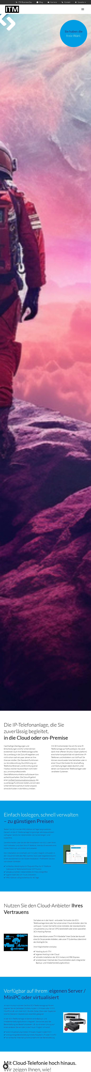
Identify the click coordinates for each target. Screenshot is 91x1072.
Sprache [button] (81, 2)
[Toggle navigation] (82, 9)
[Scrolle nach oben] (85, 1066)
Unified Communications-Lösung (21, 780)
